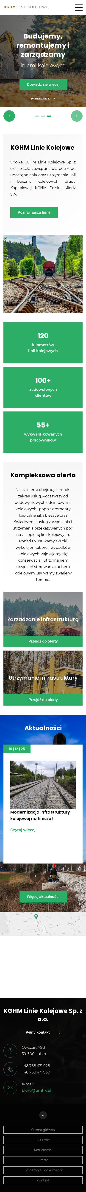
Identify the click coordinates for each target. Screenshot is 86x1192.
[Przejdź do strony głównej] (25, 7)
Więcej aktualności (43, 897)
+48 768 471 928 (36, 1066)
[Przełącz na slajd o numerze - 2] (43, 116)
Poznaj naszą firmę (34, 212)
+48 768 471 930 (36, 1072)
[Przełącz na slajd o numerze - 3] (49, 116)
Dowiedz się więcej (43, 84)
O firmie (43, 1140)
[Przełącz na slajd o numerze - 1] (37, 116)
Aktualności (43, 1150)
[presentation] (35, 876)
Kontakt (43, 1180)
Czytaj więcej (23, 830)
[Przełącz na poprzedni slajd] (9, 116)
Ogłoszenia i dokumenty (43, 1170)
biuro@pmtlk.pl (36, 1090)
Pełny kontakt (38, 1032)
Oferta (43, 1160)
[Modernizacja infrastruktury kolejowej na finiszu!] (43, 785)
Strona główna (43, 1130)
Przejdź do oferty (43, 641)
